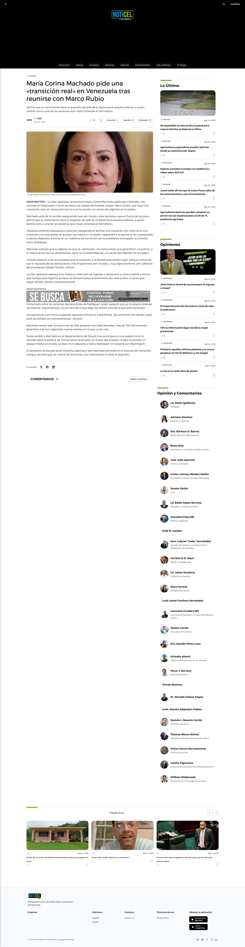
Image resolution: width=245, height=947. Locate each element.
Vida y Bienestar (163, 65)
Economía (94, 65)
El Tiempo (181, 65)
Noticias (79, 65)
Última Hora (64, 65)
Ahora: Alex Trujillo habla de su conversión (45, 857)
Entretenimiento (142, 65)
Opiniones (109, 65)
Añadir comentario (138, 379)
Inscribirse (235, 4)
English (95, 922)
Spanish (95, 918)
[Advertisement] (122, 40)
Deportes (125, 65)
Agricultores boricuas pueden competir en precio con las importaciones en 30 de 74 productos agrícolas (185, 215)
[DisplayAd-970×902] (89, 296)
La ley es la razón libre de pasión (179, 371)
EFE (40, 118)
